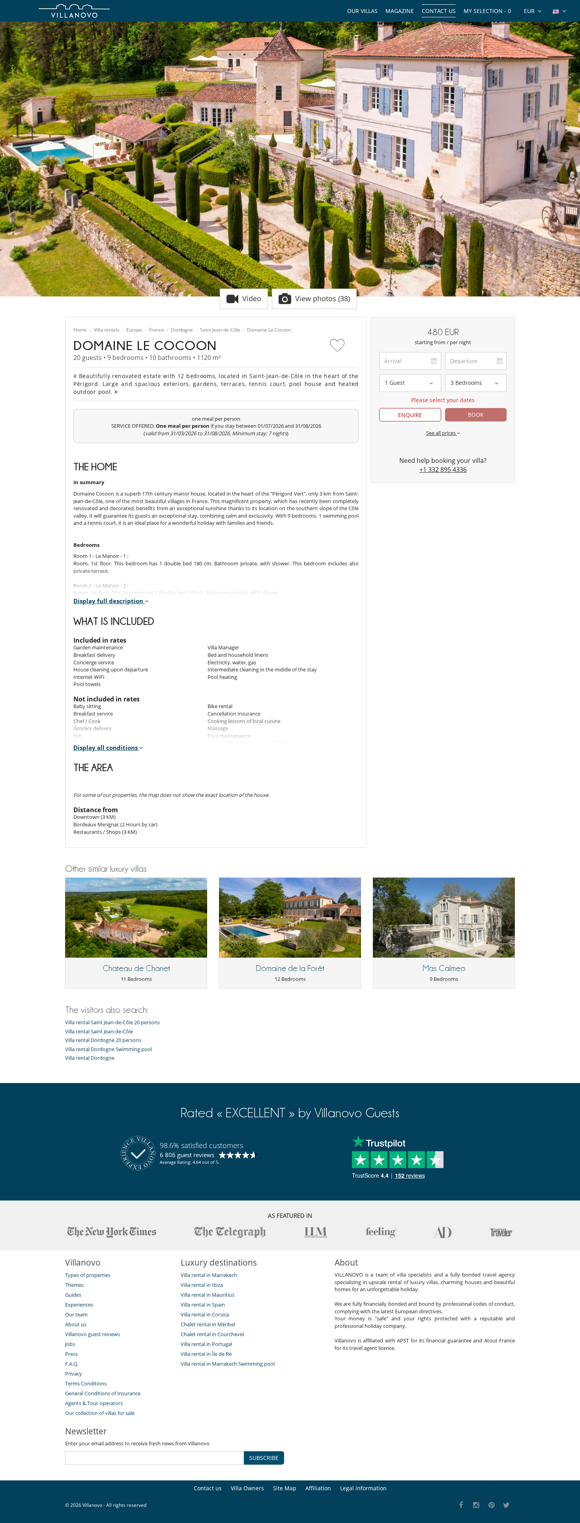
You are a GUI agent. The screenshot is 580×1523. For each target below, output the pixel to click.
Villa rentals (107, 330)
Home (80, 330)
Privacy (73, 1373)
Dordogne (182, 330)
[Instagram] (476, 1505)
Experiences (79, 1304)
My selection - (487, 11)
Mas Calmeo (444, 968)
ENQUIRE (410, 415)
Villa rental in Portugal (206, 1344)
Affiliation (318, 1488)
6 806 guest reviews (187, 1155)
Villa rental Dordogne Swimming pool (108, 1049)
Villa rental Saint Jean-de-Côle (99, 1031)
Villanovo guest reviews (92, 1334)
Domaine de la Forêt (290, 968)
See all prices (441, 432)
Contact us (439, 11)
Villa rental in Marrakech (209, 1275)
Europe (134, 330)
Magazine (399, 11)
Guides (73, 1294)
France (156, 330)
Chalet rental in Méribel (208, 1324)
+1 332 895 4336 (443, 469)
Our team (76, 1314)
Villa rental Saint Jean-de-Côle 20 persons (112, 1022)
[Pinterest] (491, 1505)
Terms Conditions (86, 1383)
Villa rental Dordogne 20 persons (103, 1040)
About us (75, 1324)
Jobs (70, 1344)
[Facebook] (461, 1505)
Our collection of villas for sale (100, 1413)
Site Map (284, 1488)
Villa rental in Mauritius (207, 1294)
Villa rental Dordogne (89, 1058)
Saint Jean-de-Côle (220, 330)
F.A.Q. (71, 1363)
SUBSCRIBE (264, 1457)
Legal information (363, 1488)
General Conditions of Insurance (102, 1393)
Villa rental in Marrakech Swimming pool (228, 1363)
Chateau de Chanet (136, 968)
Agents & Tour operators (94, 1403)
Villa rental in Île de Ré (206, 1353)
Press (71, 1353)
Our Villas (362, 11)
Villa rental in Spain (203, 1304)
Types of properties (87, 1275)
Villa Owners (247, 1488)
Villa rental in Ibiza (202, 1284)
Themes (74, 1284)
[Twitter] (506, 1505)
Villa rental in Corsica (205, 1314)
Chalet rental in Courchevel (212, 1334)
